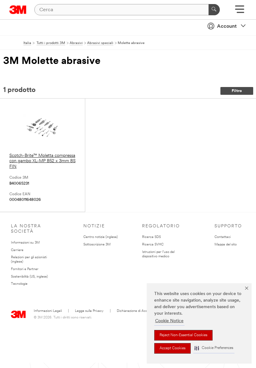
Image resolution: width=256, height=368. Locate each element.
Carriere (17, 250)
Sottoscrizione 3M (97, 244)
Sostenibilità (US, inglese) (29, 276)
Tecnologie (19, 284)
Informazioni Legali (48, 311)
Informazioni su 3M (25, 243)
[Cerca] (214, 9)
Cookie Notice (169, 321)
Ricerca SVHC (153, 244)
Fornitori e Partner (24, 269)
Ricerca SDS (151, 237)
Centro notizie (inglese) (100, 237)
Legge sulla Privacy (89, 311)
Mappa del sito (225, 244)
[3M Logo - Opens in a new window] (18, 9)
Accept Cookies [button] (172, 348)
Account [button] (227, 26)
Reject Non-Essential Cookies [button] (183, 335)
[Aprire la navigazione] (239, 11)
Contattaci (222, 237)
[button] (213, 348)
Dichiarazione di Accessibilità (138, 311)
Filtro (237, 91)
